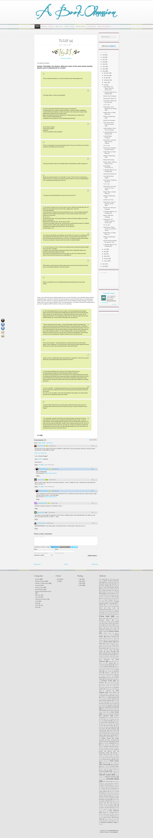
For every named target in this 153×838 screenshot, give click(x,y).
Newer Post (37, 564)
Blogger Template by (109, 832)
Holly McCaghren (104, 659)
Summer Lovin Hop (108, 199)
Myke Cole (105, 762)
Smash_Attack (41, 479)
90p (47, 445)
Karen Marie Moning (105, 700)
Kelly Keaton (105, 708)
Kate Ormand (102, 705)
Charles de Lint (115, 612)
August (105, 82)
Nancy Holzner (115, 764)
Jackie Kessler (109, 664)
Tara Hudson (104, 809)
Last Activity (49, 443)
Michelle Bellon (109, 754)
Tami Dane (116, 807)
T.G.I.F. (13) (106, 104)
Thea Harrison (114, 811)
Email (56, 549)
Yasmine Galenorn (107, 822)
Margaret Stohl (114, 741)
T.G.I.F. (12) (106, 145)
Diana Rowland (111, 636)
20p (46, 512)
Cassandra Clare (104, 609)
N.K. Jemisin (114, 762)
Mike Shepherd (111, 757)
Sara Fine (112, 791)
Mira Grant (116, 759)
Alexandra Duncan (104, 584)
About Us (59, 26)
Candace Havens (107, 606)
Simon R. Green (105, 799)
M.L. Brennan (107, 736)
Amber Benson (114, 588)
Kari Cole (104, 702)
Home (37, 26)
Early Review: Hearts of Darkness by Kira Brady (109, 203)
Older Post (95, 564)
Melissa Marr (112, 751)
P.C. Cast (103, 769)
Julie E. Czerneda (105, 690)
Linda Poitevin (113, 730)
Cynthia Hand (111, 626)
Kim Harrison (104, 716)
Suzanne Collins (112, 806)
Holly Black (114, 657)
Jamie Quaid (106, 668)
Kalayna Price (105, 695)
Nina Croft (116, 767)
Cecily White (109, 611)
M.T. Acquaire (116, 736)
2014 (103, 66)
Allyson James (103, 587)
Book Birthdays (39, 589)
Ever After (38, 605)
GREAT (41, 459)
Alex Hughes (114, 582)
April (105, 254)
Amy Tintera (102, 590)
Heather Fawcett (109, 656)
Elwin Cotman (104, 646)
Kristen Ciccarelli (108, 717)
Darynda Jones (103, 629)
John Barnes (110, 682)
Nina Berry (110, 767)
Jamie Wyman (102, 669)
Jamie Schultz (114, 668)
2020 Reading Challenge (109, 293)
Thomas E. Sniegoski (109, 812)
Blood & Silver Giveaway (109, 96)
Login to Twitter (74, 547)
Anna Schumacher (109, 592)
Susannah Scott (102, 805)
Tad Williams (101, 807)
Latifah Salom (116, 720)
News (36, 607)
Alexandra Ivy (115, 584)
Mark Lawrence (105, 744)
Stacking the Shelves (41, 599)
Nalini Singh (103, 764)
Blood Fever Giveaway (109, 120)
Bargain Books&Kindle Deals (43, 591)
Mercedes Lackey (104, 753)
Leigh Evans (114, 727)
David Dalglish (114, 629)
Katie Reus (102, 707)
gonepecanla (41, 512)
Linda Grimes (102, 730)
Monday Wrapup (40, 581)
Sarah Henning (115, 793)
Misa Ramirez (104, 761)
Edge (36, 603)
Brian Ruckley (110, 601)
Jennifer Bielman (41, 523)
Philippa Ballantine (103, 772)
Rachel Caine (105, 775)
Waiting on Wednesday (41, 583)
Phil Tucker (114, 771)
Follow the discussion (96, 439)
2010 (103, 266)
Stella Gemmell (113, 802)
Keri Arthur (115, 712)
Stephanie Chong (103, 804)
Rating (43, 443)
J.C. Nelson (109, 663)
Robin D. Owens (104, 786)
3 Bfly (80, 581)
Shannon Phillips (115, 796)
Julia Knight (114, 689)
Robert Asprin (116, 781)
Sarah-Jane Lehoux (112, 794)
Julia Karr (108, 689)
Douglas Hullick (102, 640)
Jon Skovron (108, 684)
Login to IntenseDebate (54, 547)
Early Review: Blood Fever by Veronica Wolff (108, 124)
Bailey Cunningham (105, 596)
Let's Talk (37, 597)
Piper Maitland (113, 772)
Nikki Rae (103, 767)
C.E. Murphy (110, 603)
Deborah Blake (114, 631)
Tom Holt (101, 815)
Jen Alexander (108, 674)
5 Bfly (80, 585)
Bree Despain (109, 600)
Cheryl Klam (114, 614)
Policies (51, 26)
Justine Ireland (102, 694)
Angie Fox (111, 590)
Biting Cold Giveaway (108, 159)
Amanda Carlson (114, 587)
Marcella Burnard (103, 741)
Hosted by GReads (66, 58)
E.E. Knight (110, 640)
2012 (103, 71)
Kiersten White (113, 714)
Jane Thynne (111, 669)
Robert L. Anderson (114, 783)
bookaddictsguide (42, 503)
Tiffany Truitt (114, 814)
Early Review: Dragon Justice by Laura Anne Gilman (109, 229)
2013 (103, 69)
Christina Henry (104, 620)
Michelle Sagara (109, 756)
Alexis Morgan (105, 585)
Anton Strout (108, 593)
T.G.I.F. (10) (106, 225)
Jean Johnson (108, 671)
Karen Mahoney (112, 699)
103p (47, 479)
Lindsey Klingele (104, 733)
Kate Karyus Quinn (112, 703)
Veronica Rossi (107, 817)
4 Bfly (80, 583)
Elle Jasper (107, 645)
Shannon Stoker (104, 797)
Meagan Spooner (110, 748)
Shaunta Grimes (114, 797)
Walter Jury (107, 820)
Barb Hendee (115, 596)
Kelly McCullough (113, 708)
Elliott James (115, 645)
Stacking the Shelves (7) (109, 98)
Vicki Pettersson (109, 819)
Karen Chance (113, 697)
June (105, 249)
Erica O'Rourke (111, 648)
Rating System (81, 26)
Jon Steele (116, 684)
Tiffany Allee (106, 814)
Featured (37, 585)
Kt (107, 296)
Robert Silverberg (105, 785)
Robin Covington (115, 785)
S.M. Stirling (110, 788)
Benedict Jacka (110, 598)
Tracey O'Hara (110, 816)
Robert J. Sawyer (104, 783)
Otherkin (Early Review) (50, 473)
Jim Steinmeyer (115, 679)
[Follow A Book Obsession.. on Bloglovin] (108, 47)
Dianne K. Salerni (112, 638)
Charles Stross (107, 612)
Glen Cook (111, 653)
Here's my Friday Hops (40, 453)
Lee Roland (106, 727)
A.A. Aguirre (102, 579)
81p (50, 469)
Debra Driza (109, 635)
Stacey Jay (114, 801)
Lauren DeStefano (109, 724)
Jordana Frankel (105, 685)
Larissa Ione (107, 720)
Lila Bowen (102, 728)
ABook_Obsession (43, 469)
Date (40, 443)
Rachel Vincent (110, 777)
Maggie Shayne (106, 738)
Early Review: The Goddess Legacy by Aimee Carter (109, 221)
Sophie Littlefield (105, 801)
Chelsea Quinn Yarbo (105, 614)
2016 (103, 62)
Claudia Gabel (110, 621)
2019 (103, 55)
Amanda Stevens (105, 588)
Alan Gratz (107, 582)
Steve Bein (113, 804)
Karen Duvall (102, 699)
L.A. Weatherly (111, 719)
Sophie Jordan (116, 799)
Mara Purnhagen (112, 740)
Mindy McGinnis (107, 759)
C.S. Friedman (109, 604)
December (106, 73)
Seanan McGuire (104, 796)
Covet (37, 601)
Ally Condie (114, 585)
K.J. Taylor (110, 694)
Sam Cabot (106, 789)
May (105, 251)
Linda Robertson (103, 732)
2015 (103, 64)
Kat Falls (112, 702)
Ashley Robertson (108, 595)
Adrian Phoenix (108, 580)
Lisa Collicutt (112, 733)
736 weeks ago (52, 445)
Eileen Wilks (108, 642)
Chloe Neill (104, 616)
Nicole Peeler (115, 766)
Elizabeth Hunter (109, 643)
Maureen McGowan (109, 746)
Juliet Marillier (113, 692)
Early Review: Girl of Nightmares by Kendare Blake (110, 108)
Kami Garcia (115, 695)
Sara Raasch (108, 793)
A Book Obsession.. (114, 830)
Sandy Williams (103, 791)
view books (114, 304)
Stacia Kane (102, 802)
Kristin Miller (103, 719)
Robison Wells (114, 786)
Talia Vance (109, 807)
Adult (58, 579)
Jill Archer (107, 679)
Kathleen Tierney (112, 705)
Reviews (44, 26)
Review (37, 579)
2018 (103, 57)
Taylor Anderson (113, 809)
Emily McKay (102, 648)
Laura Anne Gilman (106, 722)
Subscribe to (37, 555)
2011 (103, 264)
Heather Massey (106, 657)
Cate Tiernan (114, 609)
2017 (103, 59)
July (105, 84)
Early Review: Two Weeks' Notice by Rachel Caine (108, 88)
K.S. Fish (117, 694)
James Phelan (108, 666)
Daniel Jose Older (111, 628)
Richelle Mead (113, 779)
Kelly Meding (102, 710)
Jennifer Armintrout (106, 676)
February (106, 258)
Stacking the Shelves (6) (109, 174)
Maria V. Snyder (104, 743)
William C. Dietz (115, 820)
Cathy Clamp (102, 611)
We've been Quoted (104, 26)
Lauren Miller (109, 725)
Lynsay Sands (110, 735)
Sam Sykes (114, 789)
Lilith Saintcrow (112, 728)
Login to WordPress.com (64, 547)
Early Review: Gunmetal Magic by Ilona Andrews (109, 141)
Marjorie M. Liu (114, 743)
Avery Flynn (116, 595)
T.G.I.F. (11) (106, 184)
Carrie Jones (112, 608)
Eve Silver (109, 650)
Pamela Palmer (113, 769)
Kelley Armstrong (113, 707)
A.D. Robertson (111, 579)
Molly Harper (114, 761)
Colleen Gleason (108, 623)
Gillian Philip (102, 653)
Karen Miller (116, 700)
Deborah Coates (107, 633)
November (106, 75)
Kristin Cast (116, 717)
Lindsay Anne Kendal (114, 732)
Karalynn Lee (104, 697)
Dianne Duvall (102, 638)
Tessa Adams (102, 810)
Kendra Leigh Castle (104, 712)
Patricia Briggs (104, 771)
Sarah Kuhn (103, 794)
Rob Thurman (106, 781)
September (106, 80)
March (105, 256)
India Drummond (112, 661)
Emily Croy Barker (113, 646)
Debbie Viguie (102, 631)
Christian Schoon (113, 618)
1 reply (42, 464)
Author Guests (69, 26)
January (106, 261)
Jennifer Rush (108, 677)
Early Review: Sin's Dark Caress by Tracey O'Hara (109, 188)
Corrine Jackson (108, 625)
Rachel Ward (102, 779)
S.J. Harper (102, 788)
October (106, 77)
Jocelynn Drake (106, 681)
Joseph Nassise (108, 687)
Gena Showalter (111, 651)
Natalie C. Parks (105, 766)
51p (48, 503)
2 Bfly (80, 579)
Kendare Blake (113, 710)
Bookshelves (92, 26)
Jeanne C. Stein (109, 672)
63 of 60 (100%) (104, 302)
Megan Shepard (109, 749)
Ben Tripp (103, 598)
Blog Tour (38, 595)
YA (57, 581)
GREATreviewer (41, 445)
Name (35, 549)
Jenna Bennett (116, 674)
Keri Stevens (105, 714)
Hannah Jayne (109, 654)
